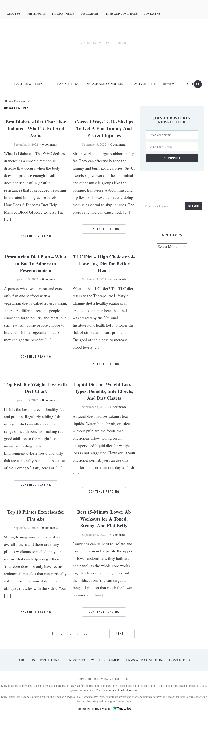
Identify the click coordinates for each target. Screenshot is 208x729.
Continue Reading (35, 236)
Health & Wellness (28, 84)
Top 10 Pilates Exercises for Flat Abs (35, 515)
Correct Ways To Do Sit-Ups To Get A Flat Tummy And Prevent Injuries (104, 128)
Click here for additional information (117, 690)
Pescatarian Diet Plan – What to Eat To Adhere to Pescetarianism (35, 263)
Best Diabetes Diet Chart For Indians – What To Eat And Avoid (35, 128)
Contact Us (152, 13)
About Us (14, 13)
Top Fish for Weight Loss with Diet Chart (35, 387)
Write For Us (36, 13)
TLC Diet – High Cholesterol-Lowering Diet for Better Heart (104, 263)
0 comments (50, 144)
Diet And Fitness (64, 84)
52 (85, 633)
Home (8, 101)
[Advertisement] (104, 62)
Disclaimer (89, 13)
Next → (122, 633)
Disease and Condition (104, 84)
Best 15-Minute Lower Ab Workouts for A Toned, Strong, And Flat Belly (104, 518)
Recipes (189, 84)
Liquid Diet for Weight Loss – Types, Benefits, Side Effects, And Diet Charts (104, 390)
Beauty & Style (143, 84)
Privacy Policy (63, 13)
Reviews (169, 84)
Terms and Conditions (121, 13)
